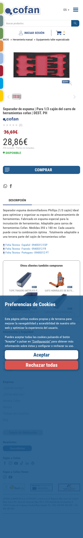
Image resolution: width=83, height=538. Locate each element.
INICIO (6, 39)
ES (65, 10)
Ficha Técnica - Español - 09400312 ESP (26, 244)
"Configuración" (41, 341)
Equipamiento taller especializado (52, 39)
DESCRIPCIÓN (17, 200)
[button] (75, 23)
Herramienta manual (23, 39)
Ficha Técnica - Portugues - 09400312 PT (27, 252)
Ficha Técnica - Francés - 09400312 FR (25, 248)
